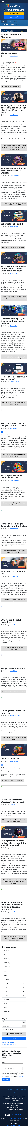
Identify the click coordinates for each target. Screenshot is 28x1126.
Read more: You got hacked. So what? (14, 692)
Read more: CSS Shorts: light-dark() (13, 247)
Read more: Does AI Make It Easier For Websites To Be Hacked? (14, 821)
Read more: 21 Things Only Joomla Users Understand (14, 504)
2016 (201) (7, 987)
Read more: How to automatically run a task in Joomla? (14, 403)
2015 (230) (7, 991)
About (12, 25)
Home (4, 21)
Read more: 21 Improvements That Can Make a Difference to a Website (14, 204)
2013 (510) (7, 999)
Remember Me (8, 1030)
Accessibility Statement (9, 1103)
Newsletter (5, 25)
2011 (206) (7, 1008)
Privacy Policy (20, 1076)
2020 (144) (7, 975)
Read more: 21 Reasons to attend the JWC (14, 600)
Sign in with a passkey (15, 1034)
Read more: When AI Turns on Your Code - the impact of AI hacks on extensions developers (14, 938)
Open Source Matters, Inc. (17, 1118)
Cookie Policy (14, 1105)
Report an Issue (18, 1109)
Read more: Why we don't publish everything (14, 648)
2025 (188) (7, 955)
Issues (9, 21)
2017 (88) (6, 983)
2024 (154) (7, 959)
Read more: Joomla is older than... (13, 781)
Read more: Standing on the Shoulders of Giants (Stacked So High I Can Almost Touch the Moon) (14, 147)
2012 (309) (7, 1003)
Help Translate (9, 1109)
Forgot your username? (9, 1044)
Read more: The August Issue (11, 86)
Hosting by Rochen (14, 1125)
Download (14, 14)
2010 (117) (7, 1012)
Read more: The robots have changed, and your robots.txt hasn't (14, 455)
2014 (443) (7, 995)
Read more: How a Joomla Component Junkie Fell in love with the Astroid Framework (14, 881)
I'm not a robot (9, 1068)
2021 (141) (7, 971)
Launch (13, 17)
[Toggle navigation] (3, 1)
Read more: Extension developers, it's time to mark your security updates (14, 357)
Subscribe (6, 1079)
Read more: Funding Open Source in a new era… (14, 738)
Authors (15, 21)
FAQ (17, 25)
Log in (14, 1038)
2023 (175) (7, 963)
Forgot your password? (9, 1042)
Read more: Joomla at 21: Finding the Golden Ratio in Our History (14, 551)
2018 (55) (6, 979)
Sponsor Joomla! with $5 (14, 1107)
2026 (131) (7, 950)
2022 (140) (7, 967)
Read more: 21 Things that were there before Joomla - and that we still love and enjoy (14, 298)
